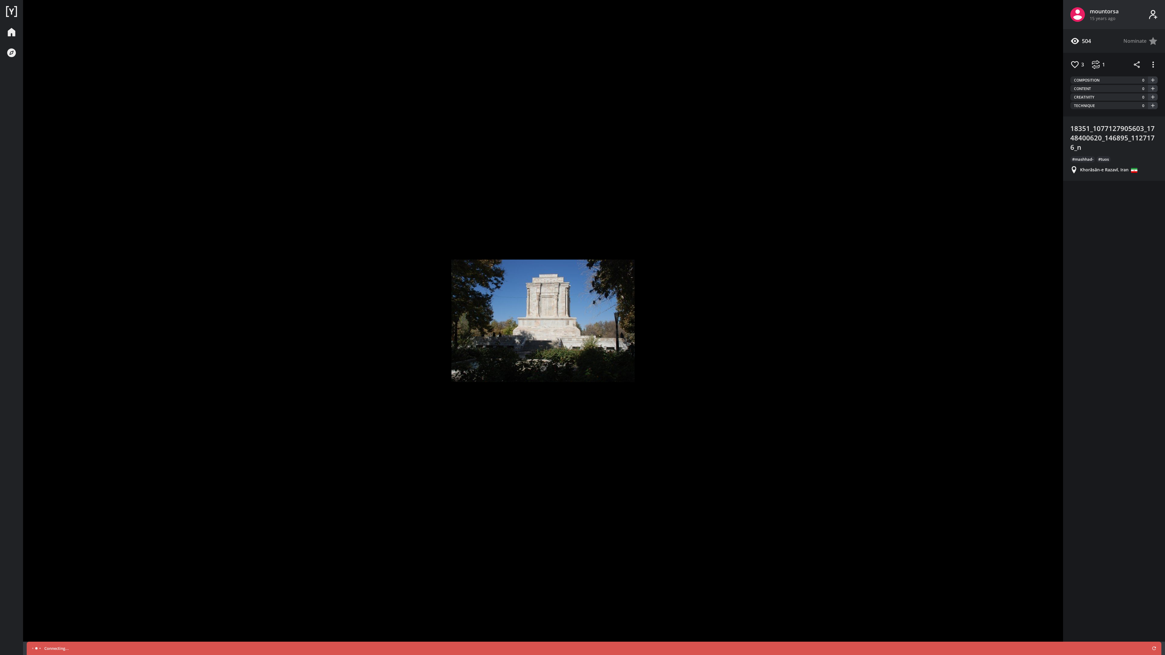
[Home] (11, 11)
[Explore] (11, 53)
